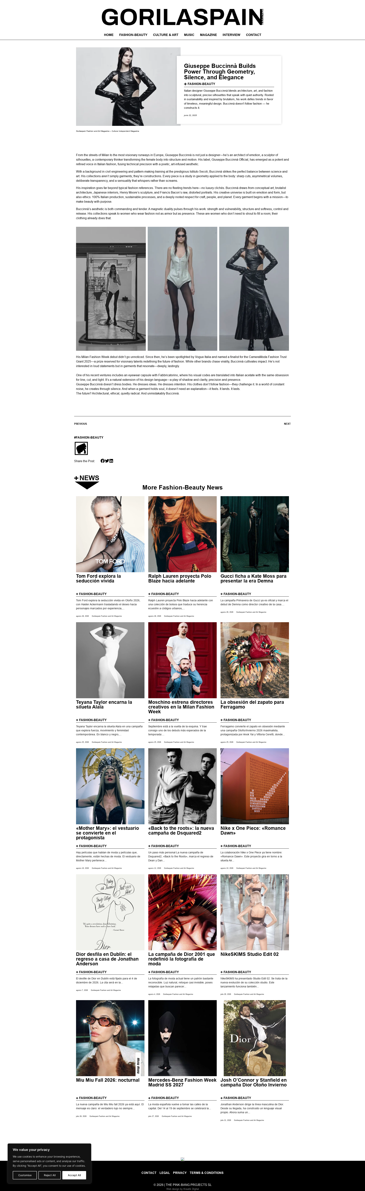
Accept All (74, 1175)
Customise (25, 1175)
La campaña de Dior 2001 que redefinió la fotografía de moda (181, 959)
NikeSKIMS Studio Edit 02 (250, 954)
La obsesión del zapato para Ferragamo (252, 705)
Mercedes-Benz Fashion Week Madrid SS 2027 (182, 1083)
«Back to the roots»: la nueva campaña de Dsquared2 (181, 831)
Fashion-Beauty (133, 35)
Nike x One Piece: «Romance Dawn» (253, 831)
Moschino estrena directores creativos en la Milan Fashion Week (181, 707)
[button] (103, 461)
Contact (253, 35)
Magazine (208, 35)
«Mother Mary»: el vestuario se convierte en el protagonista (107, 833)
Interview (231, 35)
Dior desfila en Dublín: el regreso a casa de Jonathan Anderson (107, 959)
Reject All (50, 1175)
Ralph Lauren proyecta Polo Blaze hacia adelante (179, 579)
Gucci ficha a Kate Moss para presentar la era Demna (253, 579)
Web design (172, 1188)
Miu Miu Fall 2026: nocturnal (108, 1080)
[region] (49, 1163)
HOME (108, 35)
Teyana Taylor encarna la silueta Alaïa (104, 705)
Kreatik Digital (191, 1188)
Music (189, 35)
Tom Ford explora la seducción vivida (98, 579)
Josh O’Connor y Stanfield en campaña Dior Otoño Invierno (254, 1083)
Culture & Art (165, 35)
